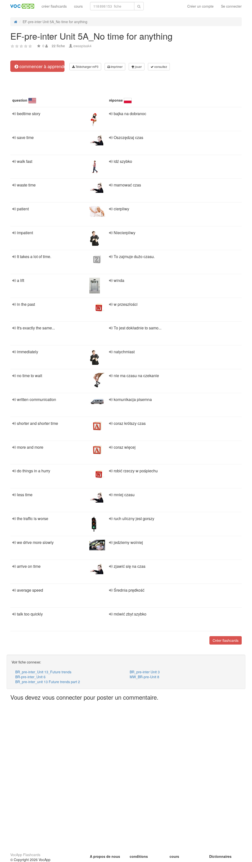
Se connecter (231, 6)
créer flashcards (54, 6)
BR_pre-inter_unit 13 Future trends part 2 (47, 681)
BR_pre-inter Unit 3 (145, 671)
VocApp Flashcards (25, 854)
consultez (160, 66)
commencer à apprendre (41, 66)
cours (78, 6)
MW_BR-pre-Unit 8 (144, 676)
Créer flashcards (225, 640)
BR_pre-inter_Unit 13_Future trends (43, 671)
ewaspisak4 (82, 45)
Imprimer (116, 66)
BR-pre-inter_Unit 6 (30, 676)
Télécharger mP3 (86, 66)
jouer (138, 66)
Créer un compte (200, 6)
